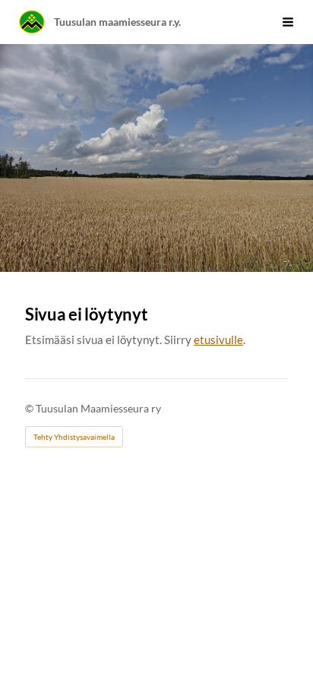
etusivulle (218, 339)
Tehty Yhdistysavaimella (74, 436)
